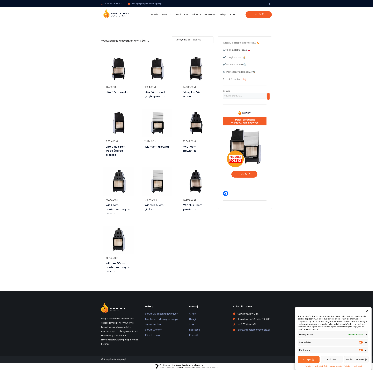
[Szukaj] (268, 96)
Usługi (192, 319)
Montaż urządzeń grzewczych (162, 319)
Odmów (331, 359)
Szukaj (226, 90)
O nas (192, 313)
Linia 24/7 (258, 14)
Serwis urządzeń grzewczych (161, 313)
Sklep (192, 324)
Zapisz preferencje (356, 359)
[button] (367, 310)
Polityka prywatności (314, 366)
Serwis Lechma (153, 324)
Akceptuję (308, 359)
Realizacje (194, 329)
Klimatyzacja (152, 335)
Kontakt (193, 335)
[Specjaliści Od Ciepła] (116, 13)
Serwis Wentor (153, 329)
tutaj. (243, 79)
